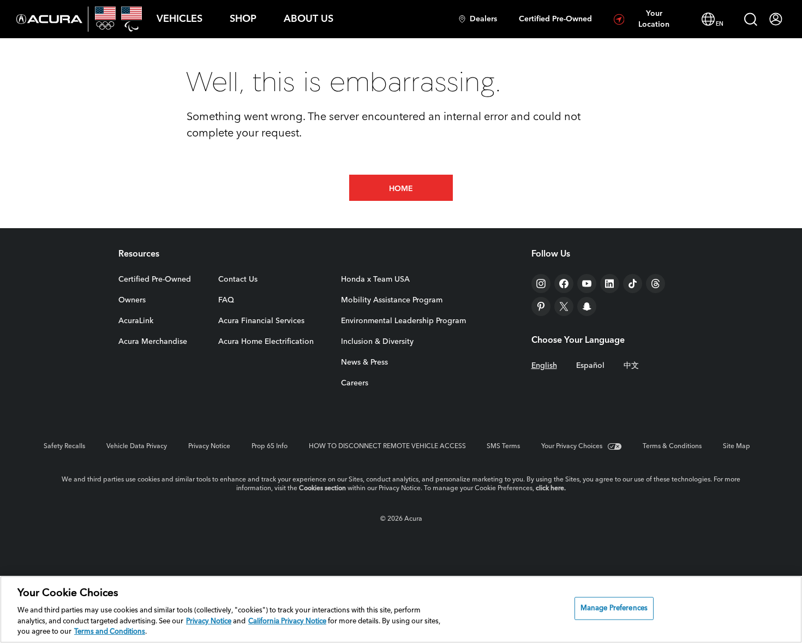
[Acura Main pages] (49, 19)
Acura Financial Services (261, 321)
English (544, 366)
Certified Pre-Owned (555, 19)
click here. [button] (551, 488)
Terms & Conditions (672, 446)
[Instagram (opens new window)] (540, 283)
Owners (132, 300)
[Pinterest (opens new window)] (540, 306)
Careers (354, 383)
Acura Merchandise (152, 342)
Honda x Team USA (375, 279)
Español (590, 366)
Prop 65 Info (270, 446)
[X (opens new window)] (563, 306)
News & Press (364, 362)
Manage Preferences (614, 608)
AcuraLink (135, 321)
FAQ (226, 300)
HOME (401, 189)
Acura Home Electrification (266, 342)
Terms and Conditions (109, 631)
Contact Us (238, 279)
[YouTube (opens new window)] (586, 283)
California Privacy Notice (287, 621)
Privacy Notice (209, 446)
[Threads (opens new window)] (655, 283)
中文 (631, 366)
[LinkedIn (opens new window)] (609, 283)
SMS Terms (503, 446)
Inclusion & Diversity (377, 342)
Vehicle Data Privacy (136, 446)
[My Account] (776, 19)
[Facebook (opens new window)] (563, 283)
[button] (179, 19)
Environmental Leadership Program (403, 321)
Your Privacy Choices (571, 446)
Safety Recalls (64, 446)
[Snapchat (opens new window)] (586, 306)
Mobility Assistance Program (391, 300)
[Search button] (751, 19)
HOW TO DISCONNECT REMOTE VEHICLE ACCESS (387, 446)
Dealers (483, 19)
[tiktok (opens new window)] (632, 283)
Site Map (736, 446)
